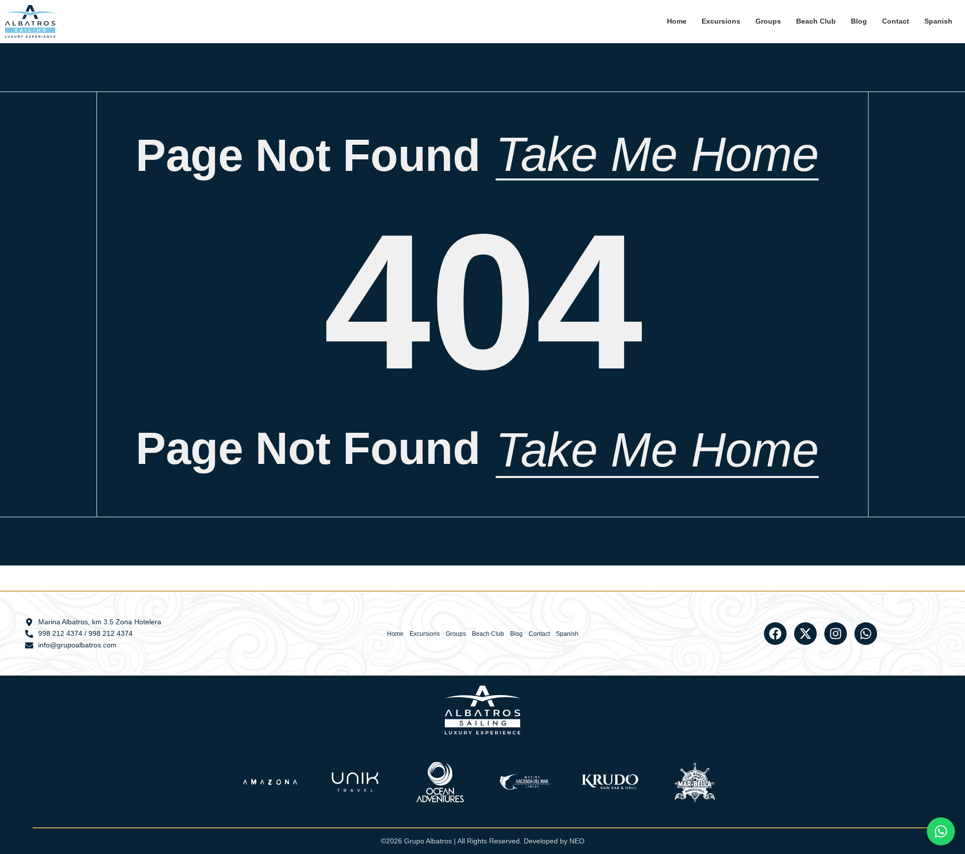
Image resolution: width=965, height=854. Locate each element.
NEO (577, 841)
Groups (768, 21)
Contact (895, 21)
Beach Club (816, 21)
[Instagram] (835, 633)
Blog (859, 21)
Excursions (721, 21)
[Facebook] (775, 633)
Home (677, 21)
